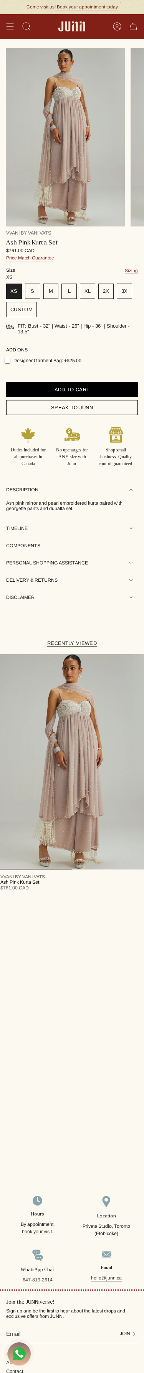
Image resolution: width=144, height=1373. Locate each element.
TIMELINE (17, 528)
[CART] (133, 26)
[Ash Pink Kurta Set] (72, 762)
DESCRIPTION (22, 489)
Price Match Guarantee (30, 258)
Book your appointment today (87, 7)
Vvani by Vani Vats (28, 233)
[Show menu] (10, 26)
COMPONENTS (23, 545)
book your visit (37, 1231)
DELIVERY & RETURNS (32, 580)
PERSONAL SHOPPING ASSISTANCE (47, 563)
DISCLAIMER (20, 597)
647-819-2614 (38, 1280)
